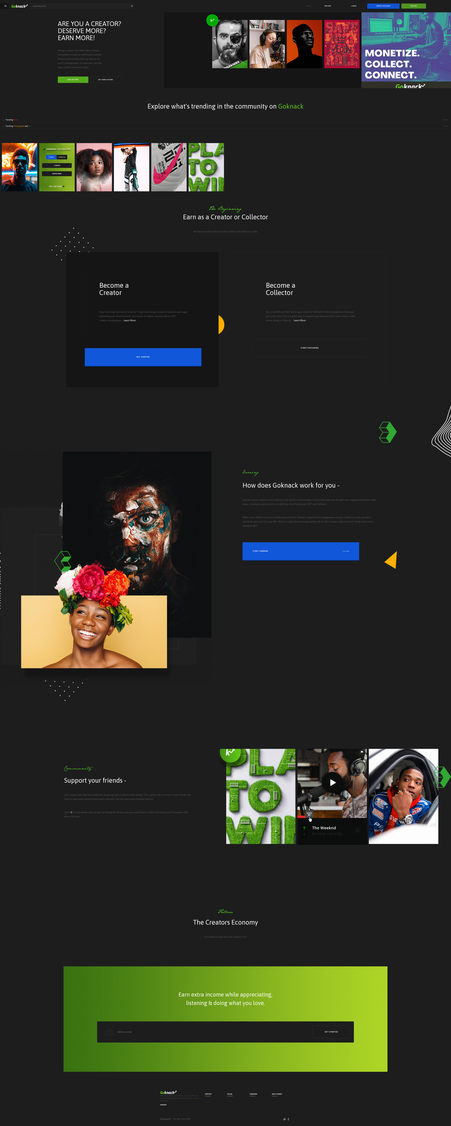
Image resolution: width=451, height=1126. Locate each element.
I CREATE (57, 165)
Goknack (165, 1119)
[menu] (5, 6)
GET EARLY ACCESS (105, 80)
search (131, 6)
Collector (61, 157)
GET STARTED (143, 357)
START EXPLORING (310, 348)
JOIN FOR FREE (73, 80)
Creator (51, 157)
